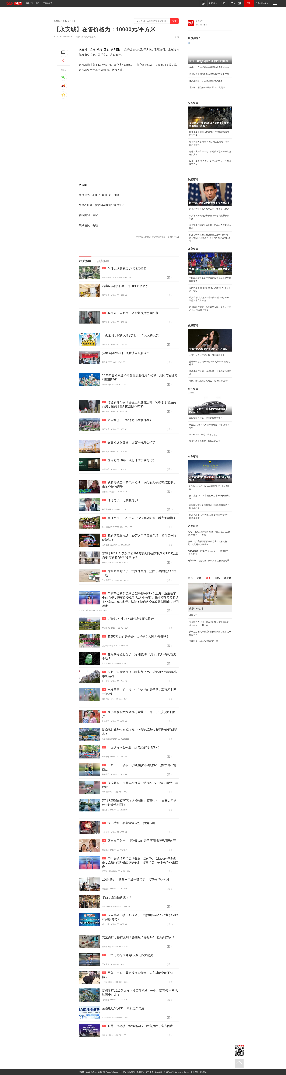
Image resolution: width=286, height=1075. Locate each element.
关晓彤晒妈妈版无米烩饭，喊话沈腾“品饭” (208, 381)
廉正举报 (194, 1072)
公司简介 (123, 1072)
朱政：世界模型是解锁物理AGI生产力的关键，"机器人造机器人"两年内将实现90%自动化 (209, 238)
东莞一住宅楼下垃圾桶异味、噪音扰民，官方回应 (140, 1026)
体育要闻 (193, 248)
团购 (106, 49)
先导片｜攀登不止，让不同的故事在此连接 (209, 634)
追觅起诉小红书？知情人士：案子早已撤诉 (209, 209)
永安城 (83, 49)
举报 (177, 37)
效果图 (83, 184)
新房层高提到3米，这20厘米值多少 (125, 286)
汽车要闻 (193, 456)
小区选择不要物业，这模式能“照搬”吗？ (134, 747)
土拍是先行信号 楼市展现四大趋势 (130, 955)
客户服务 (149, 1072)
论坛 (92, 49)
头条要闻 (193, 102)
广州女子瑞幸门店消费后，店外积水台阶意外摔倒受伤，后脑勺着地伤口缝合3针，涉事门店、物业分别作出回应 (140, 862)
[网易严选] (223, 3)
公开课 (227, 578)
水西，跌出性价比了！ (117, 897)
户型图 (115, 49)
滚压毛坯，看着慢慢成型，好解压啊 (131, 823)
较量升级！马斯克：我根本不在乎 (204, 441)
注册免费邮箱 (261, 3)
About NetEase (112, 1072)
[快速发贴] (63, 52)
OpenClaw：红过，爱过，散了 (203, 434)
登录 (249, 3)
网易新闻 (199, 21)
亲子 (208, 578)
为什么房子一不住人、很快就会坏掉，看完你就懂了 (142, 518)
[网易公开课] (212, 3)
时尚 (199, 578)
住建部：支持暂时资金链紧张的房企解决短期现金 (210, 67)
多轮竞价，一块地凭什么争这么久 (130, 420)
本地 (217, 578)
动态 (99, 49)
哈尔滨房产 (194, 38)
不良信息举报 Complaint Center (176, 1072)
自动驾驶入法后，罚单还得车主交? (205, 418)
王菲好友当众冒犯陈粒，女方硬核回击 (207, 355)
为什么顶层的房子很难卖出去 (127, 268)
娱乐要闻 (193, 325)
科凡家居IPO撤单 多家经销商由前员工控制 (209, 74)
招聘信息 (140, 1072)
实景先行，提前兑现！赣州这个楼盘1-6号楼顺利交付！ (138, 937)
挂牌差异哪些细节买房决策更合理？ (126, 353)
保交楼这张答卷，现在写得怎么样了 (131, 442)
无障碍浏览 (47, 3)
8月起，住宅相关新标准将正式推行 (131, 618)
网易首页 (29, 3)
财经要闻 (193, 179)
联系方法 (132, 1072)
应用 (37, 3)
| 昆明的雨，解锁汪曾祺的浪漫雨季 (208, 560)
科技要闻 (193, 388)
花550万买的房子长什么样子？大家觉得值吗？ (138, 636)
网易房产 (66, 21)
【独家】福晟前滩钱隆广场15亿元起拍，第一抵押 (210, 87)
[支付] (232, 3)
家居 (190, 578)
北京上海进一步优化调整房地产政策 (206, 81)
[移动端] (203, 3)
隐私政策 (158, 1072)
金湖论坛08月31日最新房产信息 (123, 1008)
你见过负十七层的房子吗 (124, 500)
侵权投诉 (203, 1072)
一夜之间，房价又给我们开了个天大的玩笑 (130, 335)
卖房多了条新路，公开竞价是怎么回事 (133, 313)
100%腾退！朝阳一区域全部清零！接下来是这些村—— (138, 879)
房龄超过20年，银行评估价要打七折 (132, 460)
